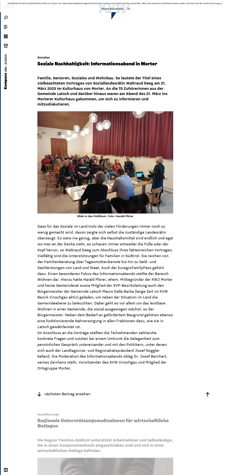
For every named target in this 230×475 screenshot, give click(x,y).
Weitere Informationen (112, 8)
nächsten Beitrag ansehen (66, 393)
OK (128, 8)
